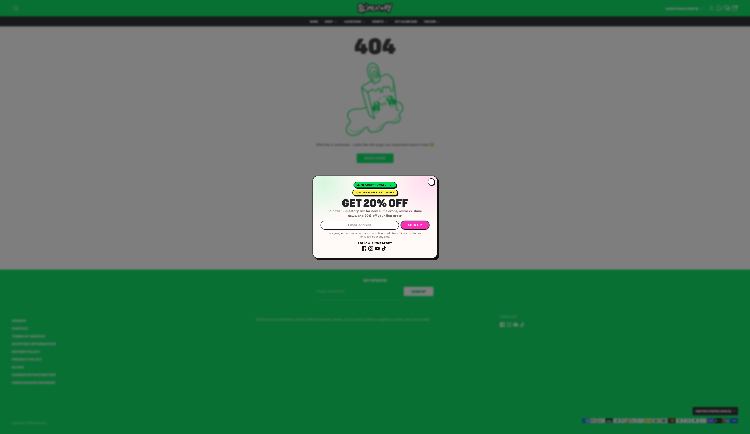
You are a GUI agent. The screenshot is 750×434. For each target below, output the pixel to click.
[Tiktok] (384, 248)
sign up (415, 225)
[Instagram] (370, 248)
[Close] (431, 181)
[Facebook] (364, 248)
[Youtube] (377, 248)
